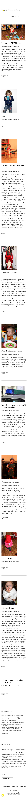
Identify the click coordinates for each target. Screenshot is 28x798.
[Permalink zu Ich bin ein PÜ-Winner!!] (13, 40)
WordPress (18, 793)
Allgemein (3, 76)
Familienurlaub (11, 753)
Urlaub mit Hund (11, 765)
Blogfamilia (13, 748)
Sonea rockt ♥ (14, 763)
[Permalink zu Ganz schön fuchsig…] (9, 478)
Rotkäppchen (7, 558)
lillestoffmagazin (8, 759)
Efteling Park (8, 750)
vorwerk (6, 766)
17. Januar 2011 (4, 441)
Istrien (11, 756)
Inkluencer (3, 756)
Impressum (7, 2)
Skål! (3, 116)
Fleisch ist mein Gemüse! (11, 351)
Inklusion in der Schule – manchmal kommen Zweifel (12, 722)
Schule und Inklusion (22, 761)
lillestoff (3, 759)
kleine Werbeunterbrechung (13, 757)
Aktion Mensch (4, 748)
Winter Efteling (18, 766)
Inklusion (8, 756)
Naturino (14, 761)
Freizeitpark (4, 754)
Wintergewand (4, 767)
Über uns (9, 4)
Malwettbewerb (14, 759)
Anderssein (9, 748)
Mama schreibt (7, 761)
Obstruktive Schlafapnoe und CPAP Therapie (11, 735)
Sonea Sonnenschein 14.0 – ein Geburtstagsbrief (12, 715)
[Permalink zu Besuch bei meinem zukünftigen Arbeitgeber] (13, 402)
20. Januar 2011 (4, 310)
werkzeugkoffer (11, 766)
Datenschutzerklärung (17, 2)
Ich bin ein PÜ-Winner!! (11, 43)
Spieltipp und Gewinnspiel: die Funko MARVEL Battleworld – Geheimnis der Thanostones (11, 728)
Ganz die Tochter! (9, 273)
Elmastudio (17, 794)
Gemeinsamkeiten (16, 754)
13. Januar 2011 (4, 693)
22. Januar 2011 (4, 231)
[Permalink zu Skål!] (9, 112)
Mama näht (21, 759)
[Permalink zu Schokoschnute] (9, 605)
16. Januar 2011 (4, 517)
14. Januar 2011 (4, 665)
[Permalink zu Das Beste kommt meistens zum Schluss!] (9, 162)
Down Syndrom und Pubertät (20, 749)
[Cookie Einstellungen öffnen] (2, 796)
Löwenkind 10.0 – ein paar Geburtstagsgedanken (12, 717)
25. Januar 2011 (4, 75)
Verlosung (22, 765)
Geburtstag (9, 754)
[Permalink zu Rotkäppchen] (9, 555)
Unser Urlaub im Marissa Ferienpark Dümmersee (12, 730)
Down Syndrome (10, 749)
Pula (17, 761)
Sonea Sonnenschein (14, 46)
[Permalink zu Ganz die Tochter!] (9, 269)
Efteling (3, 750)
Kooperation (17, 4)
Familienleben (4, 753)
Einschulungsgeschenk (15, 750)
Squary (21, 763)
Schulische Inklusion (5, 763)
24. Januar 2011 (4, 124)
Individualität (21, 754)
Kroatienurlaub (21, 757)
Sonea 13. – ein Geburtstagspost (8, 720)
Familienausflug (23, 750)
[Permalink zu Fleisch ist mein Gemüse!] (9, 347)
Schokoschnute (7, 608)
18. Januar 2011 (4, 372)
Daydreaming (18, 748)
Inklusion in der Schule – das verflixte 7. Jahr (11, 718)
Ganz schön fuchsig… (10, 482)
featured (19, 752)
